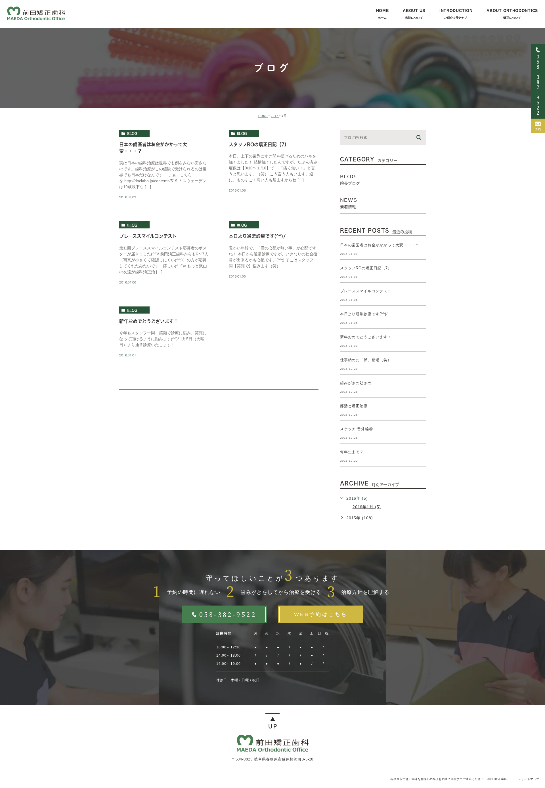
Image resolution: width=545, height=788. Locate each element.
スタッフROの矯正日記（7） (259, 144)
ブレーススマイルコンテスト (148, 236)
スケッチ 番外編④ (356, 429)
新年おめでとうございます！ (148, 321)
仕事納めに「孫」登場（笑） (365, 360)
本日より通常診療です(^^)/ (257, 236)
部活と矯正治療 (354, 406)
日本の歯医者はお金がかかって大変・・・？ (379, 245)
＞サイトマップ (528, 779)
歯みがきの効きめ (356, 383)
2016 (275, 115)
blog (132, 133)
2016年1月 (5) (367, 507)
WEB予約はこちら (321, 614)
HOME (263, 115)
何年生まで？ (352, 452)
